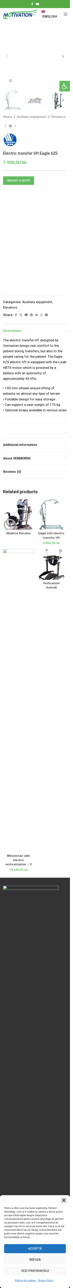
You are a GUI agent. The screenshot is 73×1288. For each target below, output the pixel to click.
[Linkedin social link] (36, 315)
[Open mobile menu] (65, 14)
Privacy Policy (45, 1280)
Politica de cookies (25, 1280)
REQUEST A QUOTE (18, 180)
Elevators (58, 117)
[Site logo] (20, 14)
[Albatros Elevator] (18, 514)
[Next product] (15, 126)
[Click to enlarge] (10, 80)
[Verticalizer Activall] (51, 564)
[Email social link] (26, 315)
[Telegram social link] (46, 315)
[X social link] (21, 315)
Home (7, 117)
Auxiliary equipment (32, 117)
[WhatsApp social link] (41, 315)
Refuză (35, 1260)
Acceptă (35, 1248)
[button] (64, 86)
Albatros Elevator (18, 533)
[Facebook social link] (32, 4)
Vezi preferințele (35, 1271)
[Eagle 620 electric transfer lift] (51, 514)
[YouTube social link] (37, 4)
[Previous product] (5, 126)
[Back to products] (10, 126)
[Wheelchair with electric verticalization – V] (18, 700)
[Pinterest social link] (31, 315)
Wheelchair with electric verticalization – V (18, 860)
